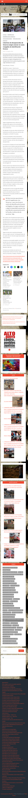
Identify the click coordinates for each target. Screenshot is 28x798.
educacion (14, 601)
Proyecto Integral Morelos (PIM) (9, 743)
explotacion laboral (8, 605)
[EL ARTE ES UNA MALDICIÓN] (9, 384)
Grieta (14, 7)
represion (18, 634)
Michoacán (20, 724)
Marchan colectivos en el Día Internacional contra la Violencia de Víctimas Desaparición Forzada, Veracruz (7, 281)
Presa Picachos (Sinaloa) (7, 761)
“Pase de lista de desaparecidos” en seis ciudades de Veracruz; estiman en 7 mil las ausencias (17, 279)
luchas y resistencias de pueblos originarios (12, 620)
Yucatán (20, 779)
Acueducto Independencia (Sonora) (9, 748)
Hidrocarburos (5, 713)
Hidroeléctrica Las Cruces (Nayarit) (9, 753)
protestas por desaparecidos (10, 632)
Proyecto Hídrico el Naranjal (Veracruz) (10, 766)
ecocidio (6, 601)
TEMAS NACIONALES (17, 38)
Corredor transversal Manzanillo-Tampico (11, 700)
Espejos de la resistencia (7, 710)
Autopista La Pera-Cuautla (7, 693)
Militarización (10, 726)
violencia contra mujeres (9, 641)
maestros (6, 623)
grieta (4, 51)
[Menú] (2, 1)
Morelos (4, 732)
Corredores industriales (11, 708)
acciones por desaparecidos (9, 308)
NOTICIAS (11, 732)
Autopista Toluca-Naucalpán (20, 693)
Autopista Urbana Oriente (7, 695)
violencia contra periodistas (10, 643)
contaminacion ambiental (9, 583)
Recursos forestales (6, 769)
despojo (16, 599)
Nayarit (7, 732)
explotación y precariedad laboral (11, 608)
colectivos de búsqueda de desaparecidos (13, 574)
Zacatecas (4, 781)
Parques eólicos (5, 735)
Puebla (3, 768)
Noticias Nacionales (18, 732)
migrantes (14, 623)
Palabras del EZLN (14, 734)
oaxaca (20, 627)
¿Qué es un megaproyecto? (7, 787)
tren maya (6, 636)
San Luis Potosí (5, 773)
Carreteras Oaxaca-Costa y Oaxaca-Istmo (11, 697)
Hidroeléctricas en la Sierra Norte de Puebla (11, 758)
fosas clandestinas (17, 612)
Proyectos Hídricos (6, 745)
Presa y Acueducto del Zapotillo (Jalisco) (10, 763)
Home (3, 724)
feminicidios (7, 612)
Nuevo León (4, 734)
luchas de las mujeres (8, 617)
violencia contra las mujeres (10, 638)
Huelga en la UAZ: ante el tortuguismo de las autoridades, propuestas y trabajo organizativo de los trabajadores (14, 545)
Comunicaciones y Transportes (8, 687)
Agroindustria (5, 682)
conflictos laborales (8, 576)
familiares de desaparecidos (16, 610)
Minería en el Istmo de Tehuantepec (9, 731)
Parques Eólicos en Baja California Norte (10, 740)
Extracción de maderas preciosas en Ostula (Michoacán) (14, 771)
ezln (5, 610)
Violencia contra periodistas (12, 779)
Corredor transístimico (7, 789)
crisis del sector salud (8, 587)
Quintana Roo (13, 768)
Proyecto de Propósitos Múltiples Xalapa (10, 742)
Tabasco (10, 777)
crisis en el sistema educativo (10, 592)
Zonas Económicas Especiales (8, 785)
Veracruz (5, 40)
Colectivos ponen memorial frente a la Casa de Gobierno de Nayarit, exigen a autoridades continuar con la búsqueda (12, 318)
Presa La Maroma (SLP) (7, 760)
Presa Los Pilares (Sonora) (17, 760)
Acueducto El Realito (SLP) (7, 747)
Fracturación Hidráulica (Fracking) (9, 711)
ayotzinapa (6, 570)
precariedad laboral (8, 629)
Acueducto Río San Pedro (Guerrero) (10, 750)
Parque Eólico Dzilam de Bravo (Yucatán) (10, 739)
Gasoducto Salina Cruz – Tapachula (9, 716)
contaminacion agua (8, 581)
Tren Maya (23, 777)
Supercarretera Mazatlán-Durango (9, 706)
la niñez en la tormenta (9, 614)
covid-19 (6, 585)
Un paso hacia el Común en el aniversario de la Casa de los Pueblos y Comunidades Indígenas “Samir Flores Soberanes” (13, 501)
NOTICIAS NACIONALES (7, 38)
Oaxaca (9, 734)
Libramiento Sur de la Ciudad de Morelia (10, 701)
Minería (4, 727)
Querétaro (7, 768)
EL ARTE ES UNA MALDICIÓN (11, 378)
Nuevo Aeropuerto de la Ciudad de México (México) (13, 703)
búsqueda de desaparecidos (10, 572)
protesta (18, 629)
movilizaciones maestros (9, 627)
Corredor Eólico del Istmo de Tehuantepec (11, 737)
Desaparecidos (10, 34)
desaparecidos (7, 599)
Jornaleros (7, 724)
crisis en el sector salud (9, 590)
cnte (20, 572)
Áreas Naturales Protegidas (8, 685)
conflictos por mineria (9, 578)
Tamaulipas (14, 777)
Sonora (6, 777)
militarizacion (7, 625)
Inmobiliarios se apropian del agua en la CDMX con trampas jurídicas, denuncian (13, 322)
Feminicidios (15, 710)
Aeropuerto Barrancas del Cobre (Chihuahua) (11, 689)
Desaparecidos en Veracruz (9, 36)
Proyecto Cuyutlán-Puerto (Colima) (9, 705)
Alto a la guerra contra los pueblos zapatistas (11, 684)
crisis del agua (15, 585)
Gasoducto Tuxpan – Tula (7, 718)
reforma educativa (8, 634)
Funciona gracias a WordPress (7, 793)
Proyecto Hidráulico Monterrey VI (9, 764)
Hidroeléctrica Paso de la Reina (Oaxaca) (10, 755)
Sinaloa (3, 777)
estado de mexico (8, 603)
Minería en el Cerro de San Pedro (9, 729)
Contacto (4, 708)
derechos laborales (8, 596)
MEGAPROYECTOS (14, 724)
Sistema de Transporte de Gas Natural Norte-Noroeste (13, 722)
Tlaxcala (19, 777)
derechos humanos (8, 594)
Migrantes (4, 726)
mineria (15, 625)
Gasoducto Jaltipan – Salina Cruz (9, 714)
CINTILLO (5, 34)
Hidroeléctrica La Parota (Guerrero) (9, 752)
